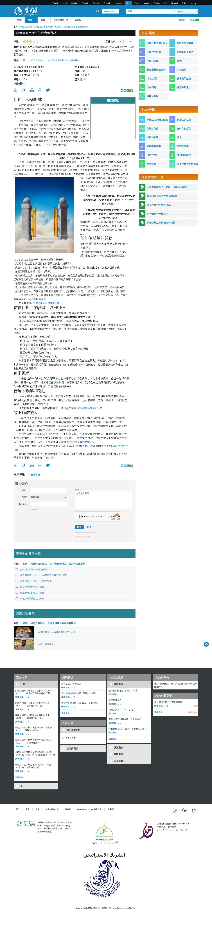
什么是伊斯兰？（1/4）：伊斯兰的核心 (167, 187)
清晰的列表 (192, 712)
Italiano (146, 3)
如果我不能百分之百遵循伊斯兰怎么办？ (56, 632)
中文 (128, 3)
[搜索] (173, 11)
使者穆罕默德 (184, 78)
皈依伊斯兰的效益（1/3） (32, 598)
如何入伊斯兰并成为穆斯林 (62, 623)
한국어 (184, 3)
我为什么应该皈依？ (46, 644)
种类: (16, 60)
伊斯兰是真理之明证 (157, 43)
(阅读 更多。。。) (22, 697)
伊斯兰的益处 (184, 119)
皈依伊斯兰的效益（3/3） (32, 592)
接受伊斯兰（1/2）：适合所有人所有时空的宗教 (43, 575)
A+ (130, 41)
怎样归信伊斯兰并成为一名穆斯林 (48, 27)
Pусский (107, 3)
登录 (97, 11)
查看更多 (19, 777)
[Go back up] (206, 644)
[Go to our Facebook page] (175, 810)
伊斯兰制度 (152, 96)
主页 (19, 20)
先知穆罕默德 (184, 155)
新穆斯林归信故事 (156, 69)
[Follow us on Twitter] (184, 810)
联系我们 (182, 20)
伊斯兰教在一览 (61, 20)
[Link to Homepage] (25, 11)
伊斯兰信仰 (152, 128)
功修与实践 (152, 60)
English (55, 3)
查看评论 (35, 474)
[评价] (15, 90)
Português (118, 3)
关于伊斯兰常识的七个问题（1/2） (165, 222)
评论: (78, 489)
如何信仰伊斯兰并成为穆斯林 (34, 569)
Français (85, 3)
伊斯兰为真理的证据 (157, 119)
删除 (196, 706)
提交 (79, 527)
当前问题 (151, 87)
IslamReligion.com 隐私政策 (89, 809)
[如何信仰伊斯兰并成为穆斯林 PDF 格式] (39, 90)
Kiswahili (174, 3)
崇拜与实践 (152, 137)
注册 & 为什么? (110, 11)
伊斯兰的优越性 (185, 43)
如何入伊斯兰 (38, 623)
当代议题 (151, 164)
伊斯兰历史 (183, 87)
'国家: (24, 497)
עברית (193, 3)
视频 (43, 20)
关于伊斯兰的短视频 (187, 164)
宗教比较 (181, 69)
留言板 (78, 20)
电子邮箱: (23, 504)
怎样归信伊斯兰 (25, 27)
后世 (179, 60)
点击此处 (61, 360)
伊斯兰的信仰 (154, 52)
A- (121, 41)
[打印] (32, 90)
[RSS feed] (194, 810)
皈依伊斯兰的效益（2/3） (32, 587)
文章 (30, 20)
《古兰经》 (152, 78)
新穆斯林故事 (154, 146)
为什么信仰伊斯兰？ (157, 213)
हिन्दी (165, 3)
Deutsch (96, 3)
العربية (65, 3)
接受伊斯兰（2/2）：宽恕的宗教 (36, 581)
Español (74, 3)
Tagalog (157, 3)
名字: (24, 490)
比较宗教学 (183, 146)
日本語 (137, 3)
